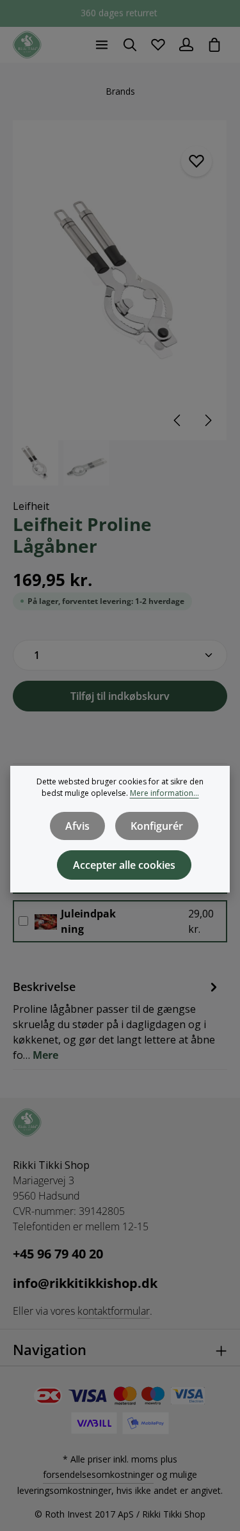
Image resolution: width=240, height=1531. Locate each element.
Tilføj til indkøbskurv (120, 696)
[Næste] (207, 420)
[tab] (117, 1020)
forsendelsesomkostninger (98, 1474)
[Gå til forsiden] (27, 45)
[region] (120, 303)
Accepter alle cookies (124, 865)
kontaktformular (113, 1311)
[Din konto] (186, 45)
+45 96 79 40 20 (58, 1253)
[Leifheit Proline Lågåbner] (120, 280)
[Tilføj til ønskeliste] (196, 161)
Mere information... (164, 793)
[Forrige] (177, 420)
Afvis (77, 826)
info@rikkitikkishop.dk (85, 1283)
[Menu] (102, 45)
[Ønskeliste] (158, 45)
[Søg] (130, 45)
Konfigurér (157, 826)
